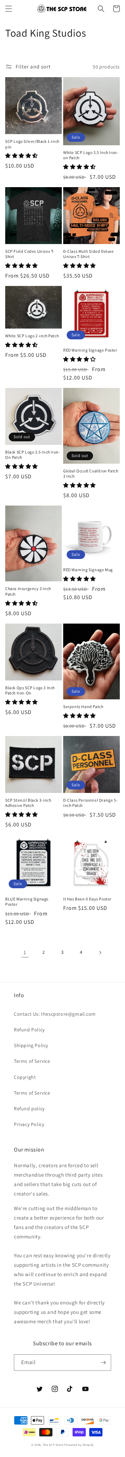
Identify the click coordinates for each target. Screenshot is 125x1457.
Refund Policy (29, 1029)
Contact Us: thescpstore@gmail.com (55, 1014)
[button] (8, 8)
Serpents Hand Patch (83, 706)
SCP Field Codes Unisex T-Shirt (30, 254)
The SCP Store (53, 1445)
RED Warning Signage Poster (90, 350)
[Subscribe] (103, 1362)
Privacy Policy (29, 1124)
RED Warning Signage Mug (88, 569)
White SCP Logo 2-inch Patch (32, 335)
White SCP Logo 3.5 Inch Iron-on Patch (90, 155)
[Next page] (100, 952)
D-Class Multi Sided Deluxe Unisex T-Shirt (88, 254)
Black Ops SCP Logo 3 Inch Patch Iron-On (30, 690)
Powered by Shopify (79, 1445)
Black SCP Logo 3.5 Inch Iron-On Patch (32, 454)
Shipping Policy (31, 1045)
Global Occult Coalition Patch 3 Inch (90, 473)
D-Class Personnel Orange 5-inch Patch (90, 802)
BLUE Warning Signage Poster (27, 901)
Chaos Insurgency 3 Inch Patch (28, 591)
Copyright (25, 1077)
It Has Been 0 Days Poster (87, 899)
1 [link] (25, 952)
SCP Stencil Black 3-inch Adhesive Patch (28, 802)
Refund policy (29, 1108)
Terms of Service (32, 1061)
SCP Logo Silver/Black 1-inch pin (32, 144)
